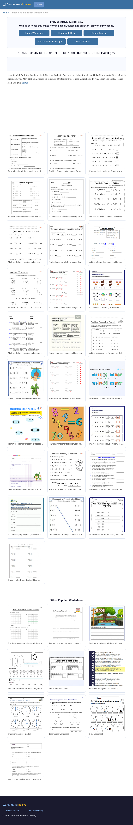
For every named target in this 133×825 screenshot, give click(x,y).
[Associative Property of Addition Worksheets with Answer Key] (107, 158)
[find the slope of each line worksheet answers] (26, 630)
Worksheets (14, 804)
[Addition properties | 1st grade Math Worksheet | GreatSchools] (26, 202)
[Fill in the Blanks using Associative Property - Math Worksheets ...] (107, 429)
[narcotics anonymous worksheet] (107, 683)
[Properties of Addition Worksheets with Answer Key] (26, 158)
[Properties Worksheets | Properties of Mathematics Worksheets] (26, 338)
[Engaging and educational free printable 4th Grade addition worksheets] (26, 477)
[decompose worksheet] (66, 721)
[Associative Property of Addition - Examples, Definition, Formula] (107, 378)
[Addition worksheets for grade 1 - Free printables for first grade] (26, 431)
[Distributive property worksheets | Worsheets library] (26, 520)
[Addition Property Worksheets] (66, 423)
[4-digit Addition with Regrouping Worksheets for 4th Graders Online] (107, 522)
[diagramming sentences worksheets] (66, 627)
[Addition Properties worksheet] (66, 202)
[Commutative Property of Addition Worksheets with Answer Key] (66, 249)
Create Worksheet (34, 33)
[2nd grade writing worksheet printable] (107, 629)
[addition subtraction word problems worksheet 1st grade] (26, 766)
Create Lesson (99, 33)
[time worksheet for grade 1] (26, 719)
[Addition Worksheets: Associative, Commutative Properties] (107, 247)
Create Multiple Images (50, 41)
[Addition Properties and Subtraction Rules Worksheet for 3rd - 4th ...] (66, 338)
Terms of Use (12, 810)
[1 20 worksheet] (107, 719)
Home (39, 4)
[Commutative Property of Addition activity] (26, 565)
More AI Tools (83, 41)
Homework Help (66, 33)
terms (25, 82)
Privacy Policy (36, 810)
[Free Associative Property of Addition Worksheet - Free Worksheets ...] (107, 202)
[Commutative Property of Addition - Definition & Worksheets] (26, 385)
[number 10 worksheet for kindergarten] (26, 674)
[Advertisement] (66, 109)
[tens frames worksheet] (66, 668)
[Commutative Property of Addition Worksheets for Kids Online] (107, 292)
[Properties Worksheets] (66, 293)
